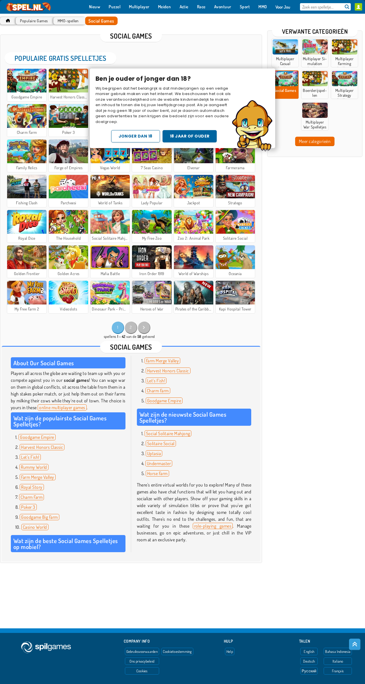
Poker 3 (28, 507)
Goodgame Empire (37, 437)
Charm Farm (31, 497)
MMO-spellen (68, 20)
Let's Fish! (30, 457)
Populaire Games (34, 20)
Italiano (337, 661)
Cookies (142, 671)
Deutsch (309, 661)
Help (229, 651)
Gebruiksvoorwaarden (142, 651)
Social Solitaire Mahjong (168, 433)
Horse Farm (157, 473)
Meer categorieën (315, 141)
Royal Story (31, 487)
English (309, 651)
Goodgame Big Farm (39, 517)
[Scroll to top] (354, 644)
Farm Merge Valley (37, 477)
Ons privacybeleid (141, 661)
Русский (309, 671)
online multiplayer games (62, 407)
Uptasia (154, 453)
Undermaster (159, 463)
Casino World (35, 527)
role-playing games (213, 526)
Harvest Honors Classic (42, 447)
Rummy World (34, 467)
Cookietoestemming (177, 651)
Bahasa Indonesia (337, 651)
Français (338, 671)
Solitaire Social (161, 443)
